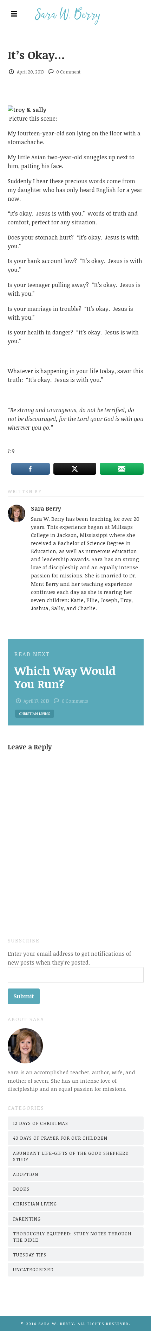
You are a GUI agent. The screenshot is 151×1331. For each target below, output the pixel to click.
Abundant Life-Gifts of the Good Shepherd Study (71, 1156)
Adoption (25, 1174)
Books (21, 1189)
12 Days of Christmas (40, 1123)
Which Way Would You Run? (65, 677)
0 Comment (68, 72)
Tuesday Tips (29, 1255)
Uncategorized (33, 1269)
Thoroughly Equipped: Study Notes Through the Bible (72, 1236)
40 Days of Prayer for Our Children (60, 1138)
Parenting (27, 1219)
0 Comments (75, 701)
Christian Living (34, 713)
